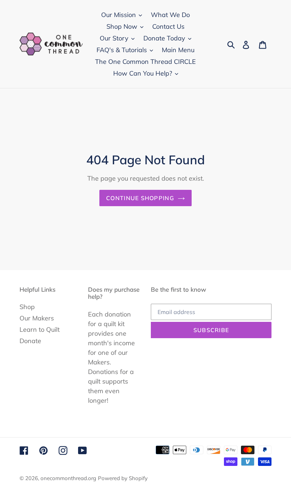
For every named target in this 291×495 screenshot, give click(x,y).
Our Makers (37, 318)
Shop (27, 307)
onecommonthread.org (68, 478)
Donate (30, 341)
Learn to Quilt (40, 329)
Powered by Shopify (123, 478)
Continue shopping (140, 198)
